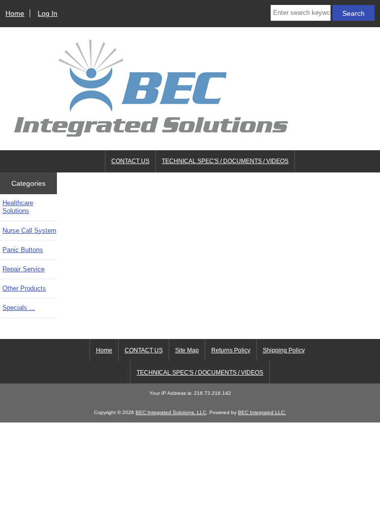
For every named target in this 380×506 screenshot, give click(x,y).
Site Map (187, 350)
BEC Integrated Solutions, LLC (171, 412)
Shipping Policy (284, 350)
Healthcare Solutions (17, 206)
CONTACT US (130, 161)
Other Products (24, 288)
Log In (47, 13)
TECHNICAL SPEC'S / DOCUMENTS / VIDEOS (225, 161)
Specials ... (18, 307)
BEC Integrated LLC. (262, 412)
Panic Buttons (22, 249)
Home (14, 13)
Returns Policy (230, 350)
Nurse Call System (29, 230)
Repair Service (23, 269)
